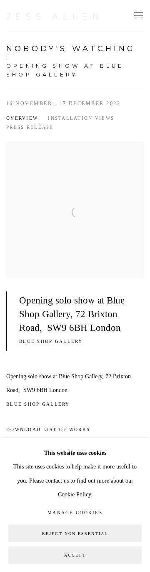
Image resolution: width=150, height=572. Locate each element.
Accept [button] (75, 555)
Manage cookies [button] (75, 512)
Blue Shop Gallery (52, 341)
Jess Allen (54, 17)
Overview (22, 118)
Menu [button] (137, 16)
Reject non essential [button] (75, 533)
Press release (30, 127)
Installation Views (81, 118)
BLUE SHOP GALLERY (39, 404)
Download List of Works (48, 429)
